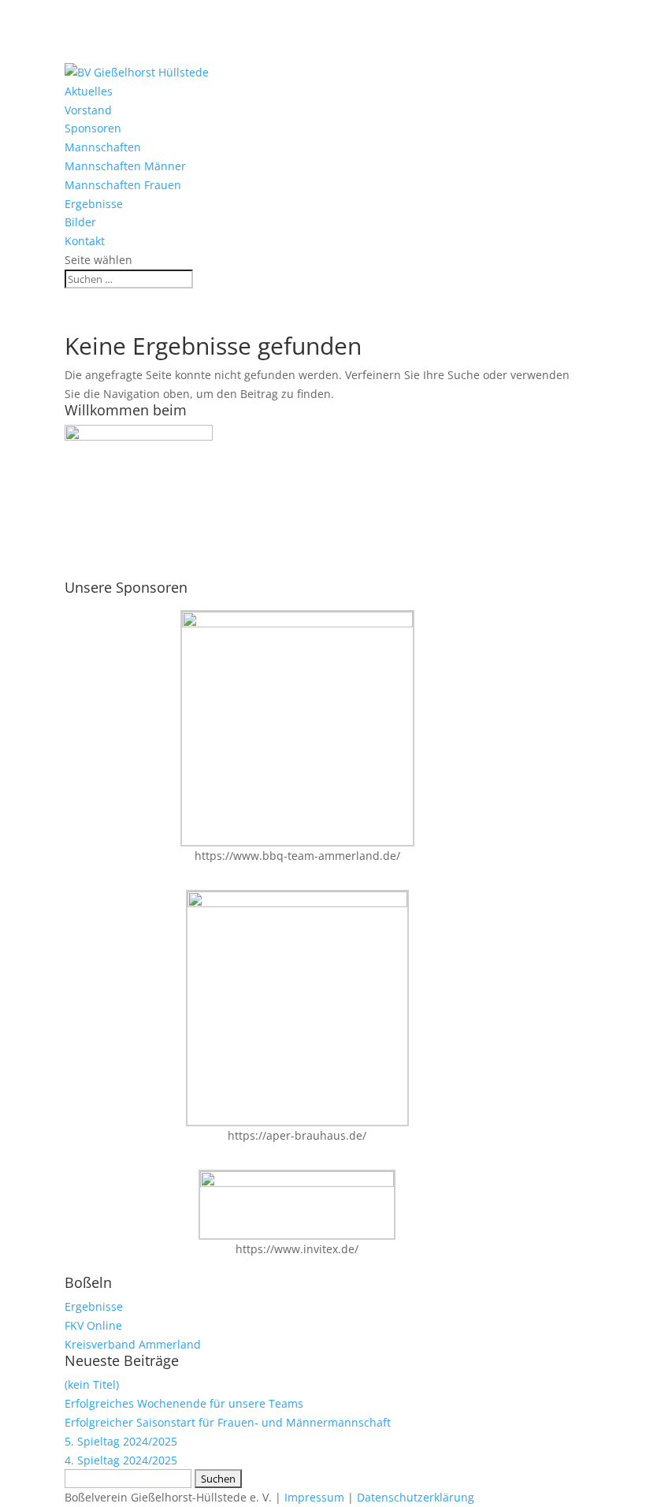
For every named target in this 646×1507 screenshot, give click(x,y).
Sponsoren (93, 128)
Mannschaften (103, 147)
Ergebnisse (94, 203)
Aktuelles (89, 91)
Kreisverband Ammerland (133, 1344)
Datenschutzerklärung (415, 1497)
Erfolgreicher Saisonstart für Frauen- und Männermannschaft (228, 1422)
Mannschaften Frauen (123, 184)
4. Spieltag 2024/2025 (121, 1460)
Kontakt (85, 240)
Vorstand (88, 109)
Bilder (80, 221)
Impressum (314, 1497)
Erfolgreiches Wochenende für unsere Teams (184, 1403)
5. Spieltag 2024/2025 (121, 1441)
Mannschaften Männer (125, 165)
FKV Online (93, 1325)
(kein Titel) (92, 1384)
